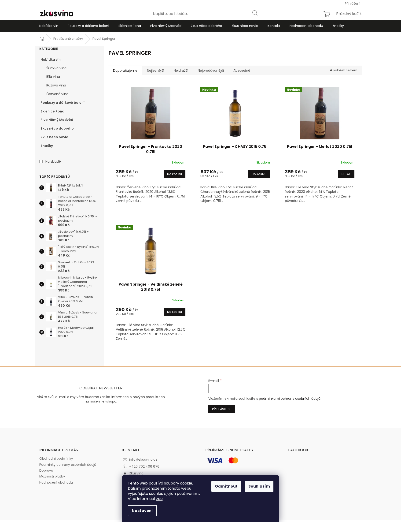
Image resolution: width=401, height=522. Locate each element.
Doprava (46, 470)
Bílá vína (53, 76)
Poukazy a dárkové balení (62, 102)
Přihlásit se (221, 409)
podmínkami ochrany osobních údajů (289, 398)
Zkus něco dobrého (57, 128)
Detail (346, 174)
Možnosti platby (52, 476)
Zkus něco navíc (54, 137)
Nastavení (142, 510)
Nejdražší (181, 70)
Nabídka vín (50, 59)
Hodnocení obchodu (56, 482)
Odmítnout (226, 486)
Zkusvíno (136, 473)
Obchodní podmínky (56, 458)
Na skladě (53, 161)
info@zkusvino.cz (143, 459)
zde (159, 498)
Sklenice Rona (52, 111)
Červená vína (57, 94)
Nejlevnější (155, 70)
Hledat (255, 12)
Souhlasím (259, 486)
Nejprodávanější (211, 70)
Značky (46, 145)
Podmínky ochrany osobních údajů (67, 464)
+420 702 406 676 (144, 466)
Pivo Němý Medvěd (56, 119)
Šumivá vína (56, 68)
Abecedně (241, 70)
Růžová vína (56, 85)
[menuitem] (49, 26)
